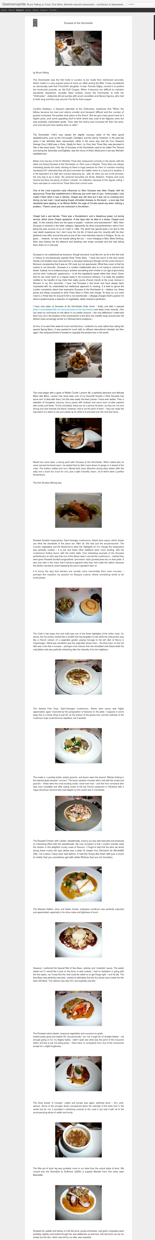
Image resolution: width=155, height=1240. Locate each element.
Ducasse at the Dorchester (78, 23)
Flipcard (11, 10)
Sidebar (36, 10)
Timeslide (53, 10)
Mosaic (28, 10)
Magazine (20, 10)
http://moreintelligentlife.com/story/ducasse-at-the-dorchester (63, 309)
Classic (4, 10)
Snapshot (43, 10)
